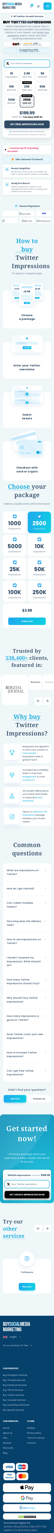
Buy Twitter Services (13, 1395)
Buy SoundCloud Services (16, 1404)
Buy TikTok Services (13, 1389)
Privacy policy (34, 1432)
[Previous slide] (38, 701)
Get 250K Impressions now (27, 124)
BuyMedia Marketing (3, 6)
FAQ (5, 1437)
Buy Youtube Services (14, 1399)
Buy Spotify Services (13, 1409)
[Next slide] (47, 701)
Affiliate (31, 1428)
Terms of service (36, 1437)
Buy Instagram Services (15, 1375)
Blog (5, 1452)
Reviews (7, 1442)
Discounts (8, 1447)
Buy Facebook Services (15, 1385)
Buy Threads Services (14, 1380)
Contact (31, 1442)
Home (6, 1428)
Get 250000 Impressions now (27, 1194)
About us (7, 1432)
